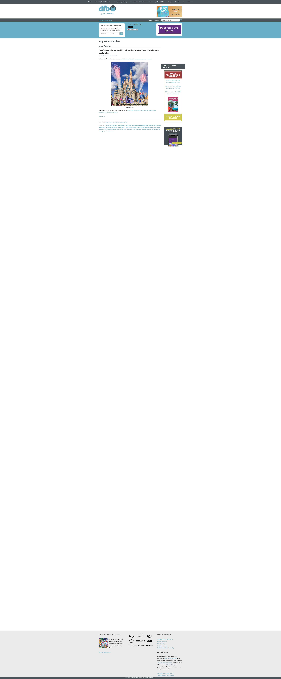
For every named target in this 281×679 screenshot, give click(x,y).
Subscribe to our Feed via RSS (165, 673)
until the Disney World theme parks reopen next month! (136, 59)
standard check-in (145, 129)
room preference (135, 129)
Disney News (108, 122)
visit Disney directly (170, 665)
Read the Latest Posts (105, 20)
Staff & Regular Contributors (165, 639)
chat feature (121, 125)
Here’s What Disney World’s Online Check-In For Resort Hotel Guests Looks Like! (129, 51)
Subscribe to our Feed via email (165, 675)
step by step (154, 129)
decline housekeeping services (140, 125)
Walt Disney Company (171, 658)
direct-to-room (153, 125)
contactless (128, 125)
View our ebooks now (104, 652)
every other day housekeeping (117, 127)
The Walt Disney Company (164, 663)
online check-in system (110, 129)
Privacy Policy (161, 644)
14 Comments (113, 56)
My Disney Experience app (149, 127)
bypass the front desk (111, 125)
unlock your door (109, 131)
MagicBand (139, 127)
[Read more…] (103, 116)
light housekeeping (131, 127)
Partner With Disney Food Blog (165, 648)
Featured (114, 122)
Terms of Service (162, 646)
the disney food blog (104, 5)
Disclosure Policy (162, 641)
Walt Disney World (122, 122)
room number (127, 129)
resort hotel (119, 129)
